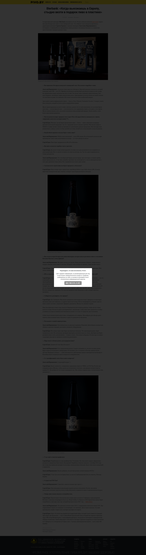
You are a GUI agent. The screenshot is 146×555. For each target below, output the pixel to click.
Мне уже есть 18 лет (73, 283)
